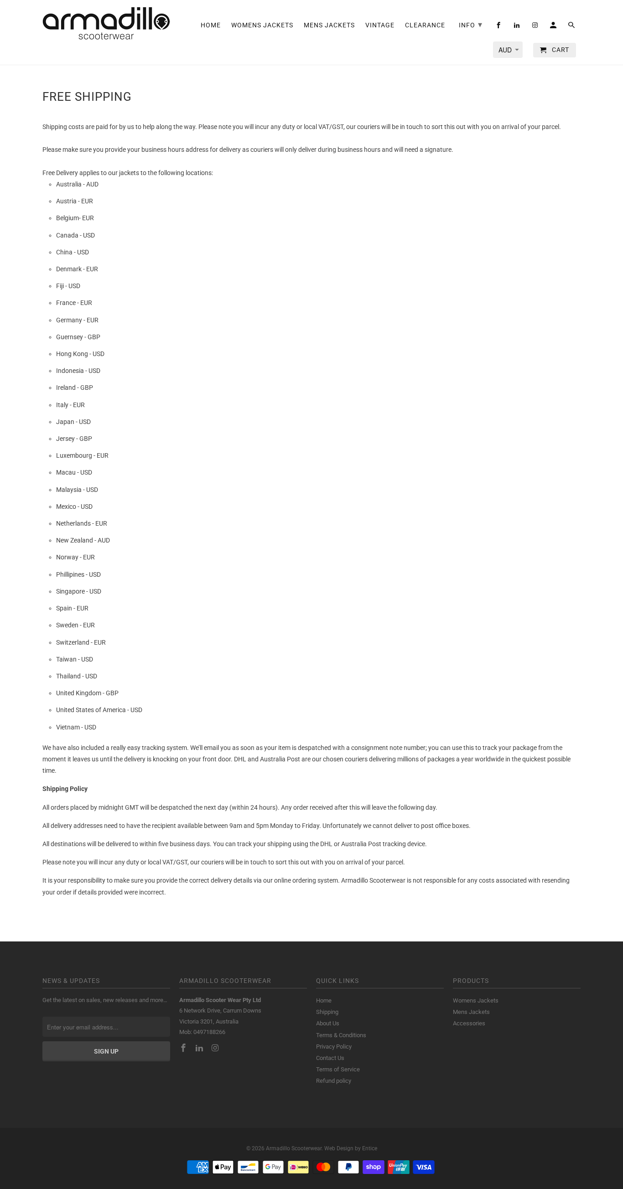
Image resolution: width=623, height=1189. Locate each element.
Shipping (327, 1011)
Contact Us (330, 1058)
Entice (369, 1148)
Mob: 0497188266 (202, 1032)
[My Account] (554, 26)
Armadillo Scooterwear (294, 1148)
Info (471, 24)
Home (324, 1000)
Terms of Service (338, 1069)
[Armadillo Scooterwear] (106, 23)
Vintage (380, 25)
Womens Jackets (475, 1000)
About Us (327, 1023)
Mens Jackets (471, 1011)
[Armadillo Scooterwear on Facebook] (184, 1048)
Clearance (425, 25)
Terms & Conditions (341, 1035)
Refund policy (333, 1080)
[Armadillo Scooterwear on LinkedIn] (200, 1048)
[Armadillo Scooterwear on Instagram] (216, 1048)
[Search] (572, 26)
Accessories (469, 1023)
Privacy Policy (334, 1046)
